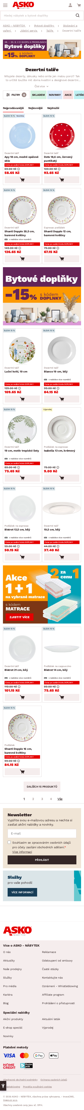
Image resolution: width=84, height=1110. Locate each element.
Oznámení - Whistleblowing (60, 986)
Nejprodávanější (13, 108)
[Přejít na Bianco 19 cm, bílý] (62, 350)
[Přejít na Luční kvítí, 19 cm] (22, 350)
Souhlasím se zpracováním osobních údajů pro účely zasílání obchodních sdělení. (41, 845)
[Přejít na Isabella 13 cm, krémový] (62, 429)
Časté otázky (50, 969)
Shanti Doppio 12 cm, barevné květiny (57, 231)
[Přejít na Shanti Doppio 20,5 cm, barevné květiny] (22, 210)
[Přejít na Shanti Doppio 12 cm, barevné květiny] (62, 210)
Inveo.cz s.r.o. (10, 1100)
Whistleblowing (11, 1086)
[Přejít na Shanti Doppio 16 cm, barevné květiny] (22, 728)
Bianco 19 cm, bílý (56, 369)
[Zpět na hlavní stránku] (23, 5)
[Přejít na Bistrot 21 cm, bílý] (22, 649)
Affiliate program (53, 994)
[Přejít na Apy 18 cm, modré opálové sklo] (22, 136)
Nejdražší (53, 108)
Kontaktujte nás (52, 977)
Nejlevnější (35, 108)
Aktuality (9, 960)
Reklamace (49, 952)
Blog (5, 1003)
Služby (7, 977)
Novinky (55, 94)
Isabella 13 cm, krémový (59, 449)
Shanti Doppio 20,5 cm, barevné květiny (19, 231)
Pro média (9, 986)
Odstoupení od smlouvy (57, 960)
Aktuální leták (51, 1019)
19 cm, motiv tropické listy (21, 449)
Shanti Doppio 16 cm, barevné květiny (18, 749)
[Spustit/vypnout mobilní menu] (5, 5)
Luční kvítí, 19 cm (15, 369)
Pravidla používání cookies (37, 1086)
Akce (68, 94)
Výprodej (47, 1027)
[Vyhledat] (79, 16)
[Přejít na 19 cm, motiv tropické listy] (22, 429)
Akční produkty (13, 1019)
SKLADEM (38, 94)
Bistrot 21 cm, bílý (16, 668)
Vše (60, 799)
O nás (7, 952)
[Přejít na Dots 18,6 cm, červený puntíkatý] (62, 136)
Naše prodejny (12, 969)
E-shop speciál (12, 1027)
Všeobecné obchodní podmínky (20, 1079)
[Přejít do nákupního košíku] (79, 5)
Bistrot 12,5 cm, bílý (17, 527)
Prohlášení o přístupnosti (58, 1003)
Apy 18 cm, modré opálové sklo (21, 157)
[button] (3, 1086)
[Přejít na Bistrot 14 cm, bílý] (62, 649)
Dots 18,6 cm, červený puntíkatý (58, 157)
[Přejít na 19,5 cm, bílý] (62, 508)
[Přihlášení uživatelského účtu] (70, 5)
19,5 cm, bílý (52, 527)
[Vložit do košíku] (22, 179)
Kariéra (7, 994)
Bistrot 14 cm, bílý (57, 668)
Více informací (22, 852)
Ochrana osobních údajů (53, 1079)
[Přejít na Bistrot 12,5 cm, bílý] (22, 508)
